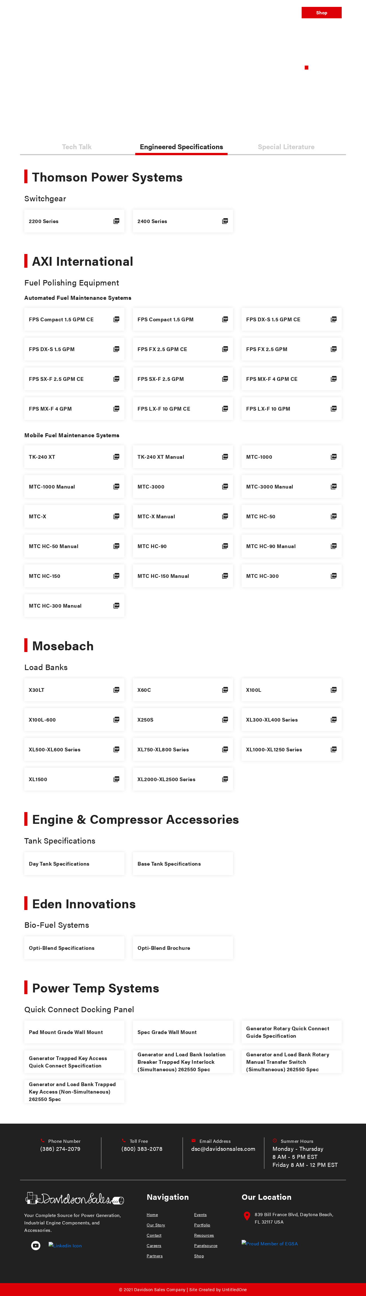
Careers (154, 1245)
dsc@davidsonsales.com (223, 1148)
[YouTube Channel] (33, 1245)
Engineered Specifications (181, 146)
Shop (321, 12)
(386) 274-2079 (60, 1148)
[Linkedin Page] (62, 1245)
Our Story (156, 1225)
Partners (155, 1255)
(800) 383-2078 (142, 1148)
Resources (204, 1235)
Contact (154, 1235)
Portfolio (202, 12)
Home (152, 1214)
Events (175, 12)
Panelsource (278, 12)
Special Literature (286, 146)
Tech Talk (77, 146)
